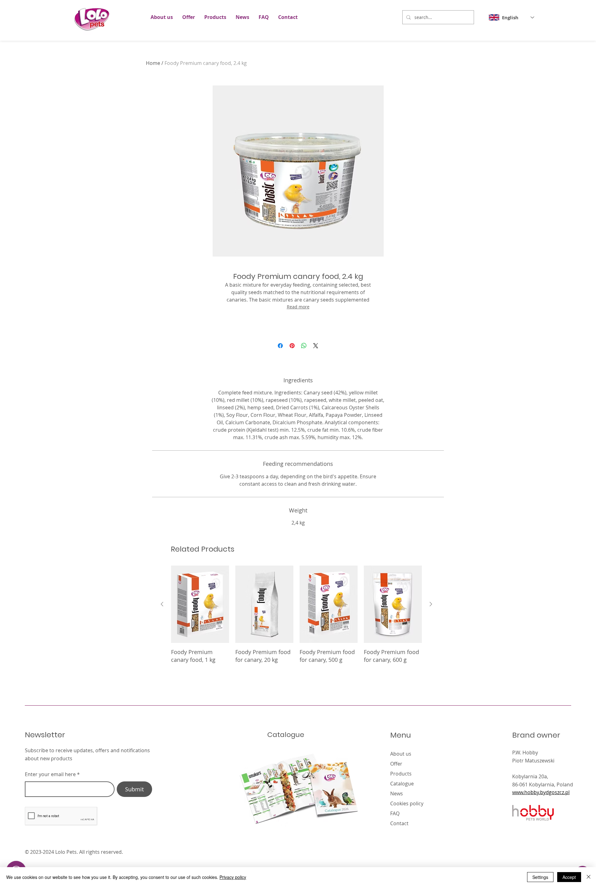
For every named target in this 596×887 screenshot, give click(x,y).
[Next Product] (431, 604)
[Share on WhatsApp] (304, 345)
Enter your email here (50, 774)
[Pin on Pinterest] (292, 345)
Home (153, 63)
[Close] (588, 877)
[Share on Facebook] (280, 345)
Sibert (497, 851)
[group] (296, 618)
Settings (540, 877)
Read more (298, 307)
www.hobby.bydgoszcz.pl (541, 792)
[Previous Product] (162, 604)
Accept (569, 877)
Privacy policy (232, 877)
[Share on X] (315, 345)
